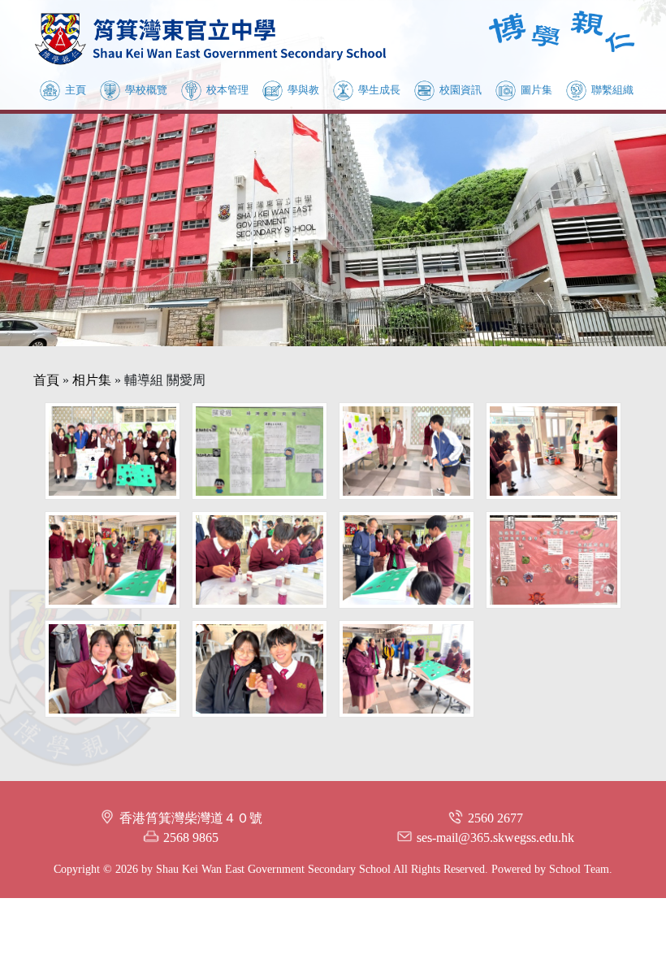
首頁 (46, 380)
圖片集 (536, 90)
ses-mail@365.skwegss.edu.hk (495, 837)
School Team (579, 868)
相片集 (91, 380)
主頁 (75, 90)
